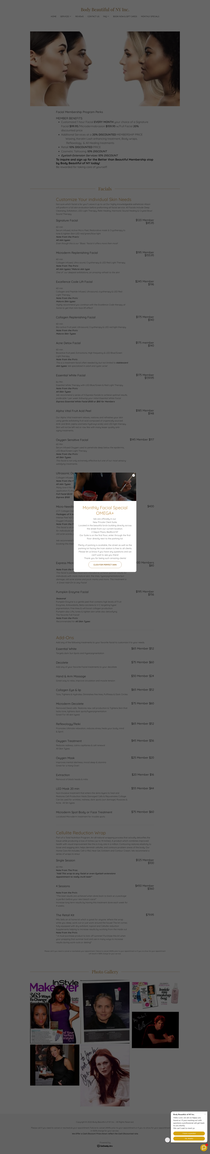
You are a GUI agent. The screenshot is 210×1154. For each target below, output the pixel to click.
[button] (203, 1147)
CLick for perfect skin (105, 564)
